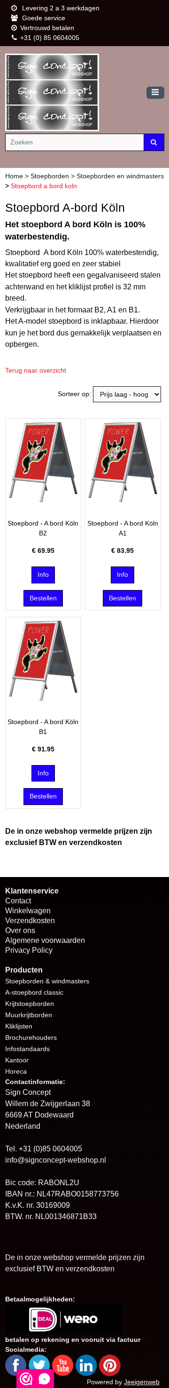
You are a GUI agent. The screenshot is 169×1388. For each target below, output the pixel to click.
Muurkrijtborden (28, 1015)
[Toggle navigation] (155, 93)
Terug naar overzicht (35, 370)
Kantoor (17, 1060)
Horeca (16, 1071)
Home (15, 176)
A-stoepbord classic (34, 992)
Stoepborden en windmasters (120, 176)
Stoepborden (51, 176)
